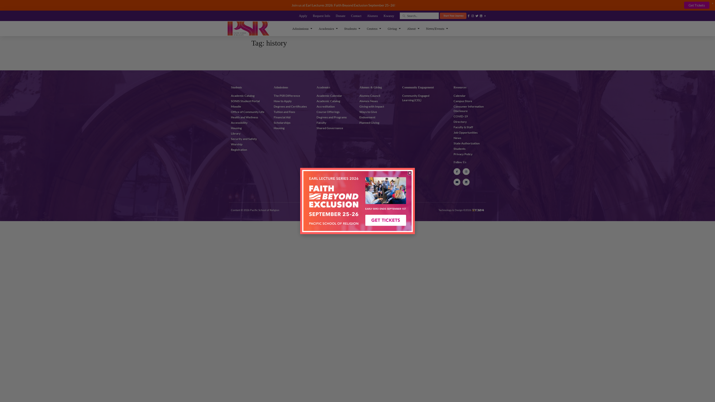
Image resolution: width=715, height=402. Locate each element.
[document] (357, 201)
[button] (409, 173)
